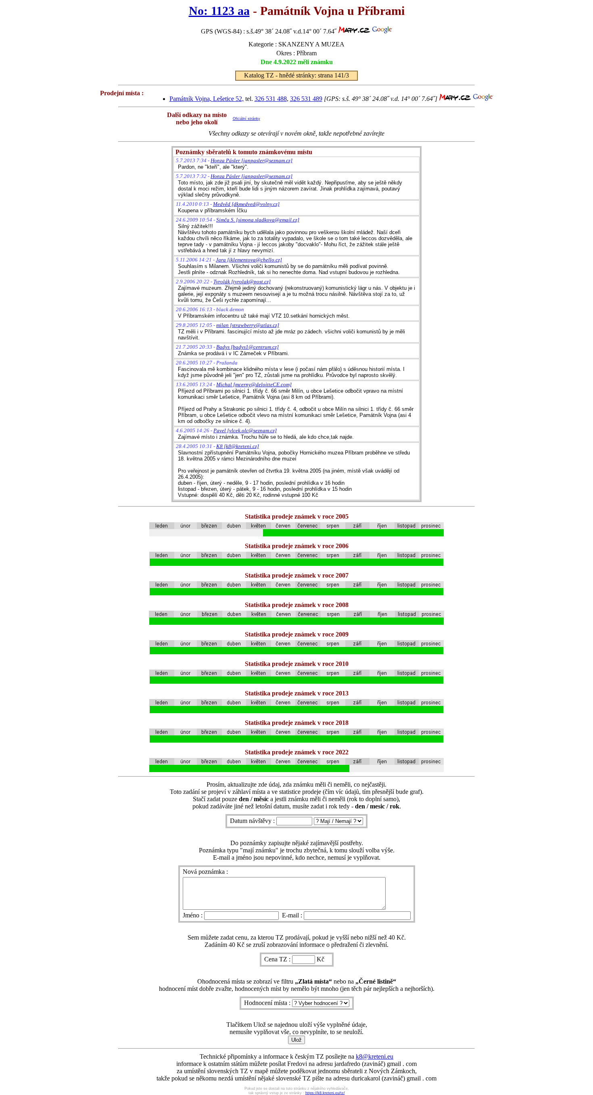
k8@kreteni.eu (374, 1056)
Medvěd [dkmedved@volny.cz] (246, 204)
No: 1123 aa (219, 11)
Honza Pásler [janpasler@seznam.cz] (251, 160)
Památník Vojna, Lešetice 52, (206, 98)
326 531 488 (271, 98)
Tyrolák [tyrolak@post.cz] (242, 281)
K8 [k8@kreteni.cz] (237, 446)
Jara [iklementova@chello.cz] (249, 260)
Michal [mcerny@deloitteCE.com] (254, 384)
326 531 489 (306, 98)
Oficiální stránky (246, 119)
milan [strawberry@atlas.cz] (247, 325)
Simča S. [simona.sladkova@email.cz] (257, 220)
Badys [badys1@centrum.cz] (247, 347)
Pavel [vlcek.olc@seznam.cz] (245, 430)
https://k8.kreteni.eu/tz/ (325, 1093)
